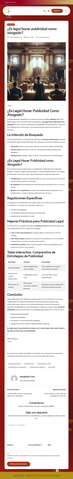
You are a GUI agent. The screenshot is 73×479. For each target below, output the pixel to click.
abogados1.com (27, 376)
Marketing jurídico (29, 363)
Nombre (10, 445)
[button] (56, 11)
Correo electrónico (35, 445)
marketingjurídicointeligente (37, 367)
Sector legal (51, 367)
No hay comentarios (43, 37)
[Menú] (44, 10)
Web (49, 445)
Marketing (11, 24)
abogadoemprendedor (15, 363)
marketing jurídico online (43, 363)
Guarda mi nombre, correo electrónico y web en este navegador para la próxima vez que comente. (33, 457)
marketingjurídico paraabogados (17, 367)
